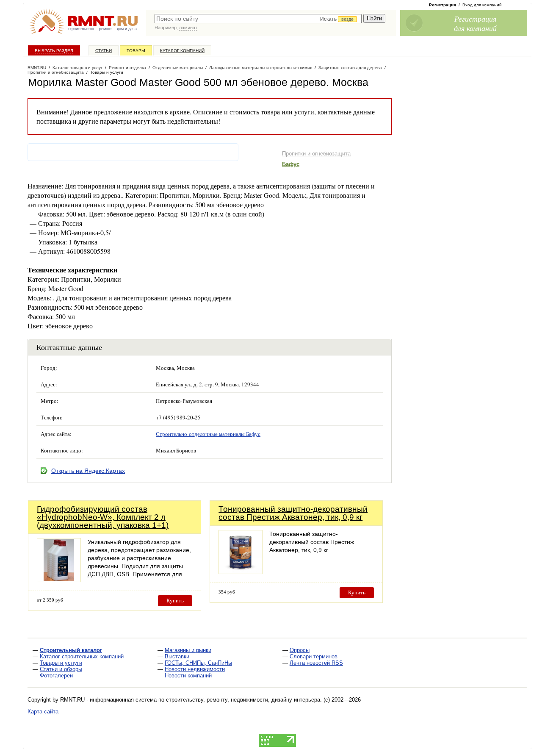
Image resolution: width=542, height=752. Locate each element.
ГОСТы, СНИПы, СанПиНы (198, 663)
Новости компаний (188, 675)
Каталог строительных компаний (82, 656)
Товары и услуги (61, 663)
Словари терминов (313, 656)
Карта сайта (43, 711)
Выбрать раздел (54, 50)
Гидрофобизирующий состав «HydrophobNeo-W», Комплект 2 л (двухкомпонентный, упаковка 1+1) (103, 517)
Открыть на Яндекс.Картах (88, 470)
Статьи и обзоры (61, 669)
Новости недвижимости (195, 669)
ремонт (105, 29)
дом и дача (127, 29)
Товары (136, 50)
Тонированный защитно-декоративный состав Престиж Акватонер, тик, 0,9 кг (293, 513)
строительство (81, 29)
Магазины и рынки (188, 650)
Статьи (103, 50)
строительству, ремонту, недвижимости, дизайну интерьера (243, 700)
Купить (175, 600)
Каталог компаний (182, 50)
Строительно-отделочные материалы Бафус (208, 434)
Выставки (177, 656)
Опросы (300, 650)
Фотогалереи (56, 675)
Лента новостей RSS (316, 663)
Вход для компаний (482, 5)
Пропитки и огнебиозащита (316, 153)
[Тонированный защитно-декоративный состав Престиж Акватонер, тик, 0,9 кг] (240, 572)
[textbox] (258, 18)
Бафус (290, 164)
